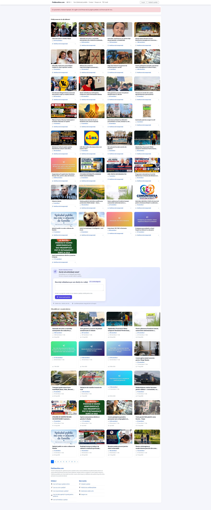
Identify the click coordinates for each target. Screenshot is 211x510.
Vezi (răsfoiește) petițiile (80, 2)
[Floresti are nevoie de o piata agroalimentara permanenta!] (147, 89)
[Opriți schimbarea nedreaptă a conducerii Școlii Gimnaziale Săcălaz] (92, 89)
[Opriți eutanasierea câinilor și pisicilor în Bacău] (64, 251)
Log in (143, 2)
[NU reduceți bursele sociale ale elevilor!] (119, 143)
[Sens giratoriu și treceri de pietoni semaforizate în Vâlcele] (119, 89)
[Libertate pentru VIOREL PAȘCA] (64, 34)
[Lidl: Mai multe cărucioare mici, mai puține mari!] (92, 143)
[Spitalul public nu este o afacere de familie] (64, 224)
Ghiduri (53, 481)
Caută (106, 2)
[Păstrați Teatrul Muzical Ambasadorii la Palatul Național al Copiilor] (64, 116)
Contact (91, 2)
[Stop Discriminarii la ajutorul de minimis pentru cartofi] (119, 61)
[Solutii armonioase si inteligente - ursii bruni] (92, 224)
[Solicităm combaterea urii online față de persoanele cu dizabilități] (119, 34)
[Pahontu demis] (64, 196)
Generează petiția (64, 297)
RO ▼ (70, 2)
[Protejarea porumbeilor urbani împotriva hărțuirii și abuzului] (147, 224)
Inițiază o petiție (153, 2)
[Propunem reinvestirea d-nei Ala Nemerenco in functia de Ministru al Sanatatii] (147, 170)
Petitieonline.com (58, 2)
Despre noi (98, 2)
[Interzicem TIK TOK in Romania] (119, 223)
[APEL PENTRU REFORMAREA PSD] (119, 169)
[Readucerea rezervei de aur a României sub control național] (92, 116)
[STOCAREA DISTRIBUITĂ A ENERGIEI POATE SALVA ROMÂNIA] (92, 170)
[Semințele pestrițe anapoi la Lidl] (147, 115)
